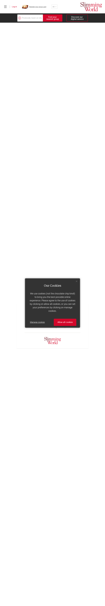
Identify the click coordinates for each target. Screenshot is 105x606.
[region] (52, 303)
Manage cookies (37, 322)
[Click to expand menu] (5, 6)
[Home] (91, 6)
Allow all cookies (65, 322)
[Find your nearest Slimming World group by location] (19, 18)
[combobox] (39, 18)
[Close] (76, 281)
